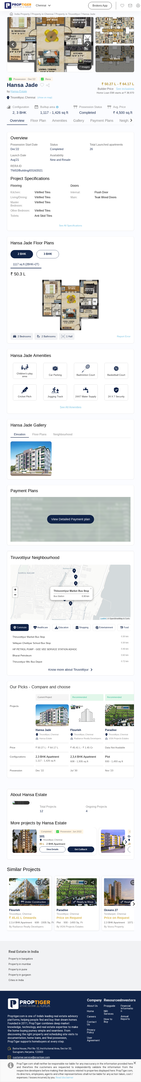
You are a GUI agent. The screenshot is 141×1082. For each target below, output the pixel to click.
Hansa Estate (18, 91)
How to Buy (108, 1020)
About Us (92, 1006)
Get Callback (81, 849)
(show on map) (44, 97)
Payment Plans (101, 120)
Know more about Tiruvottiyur (68, 669)
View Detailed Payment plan (70, 519)
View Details (52, 849)
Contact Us (91, 1023)
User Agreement (93, 1039)
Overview (17, 120)
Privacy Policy (91, 1031)
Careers (91, 1016)
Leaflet (103, 618)
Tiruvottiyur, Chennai (22, 97)
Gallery (78, 120)
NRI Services (108, 1012)
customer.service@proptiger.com (31, 1057)
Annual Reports (125, 1017)
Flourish (75, 730)
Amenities (59, 120)
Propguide (109, 1006)
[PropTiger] (17, 5)
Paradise (111, 730)
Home (90, 1011)
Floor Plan (38, 120)
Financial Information (127, 1008)
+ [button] (15, 589)
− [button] (15, 595)
